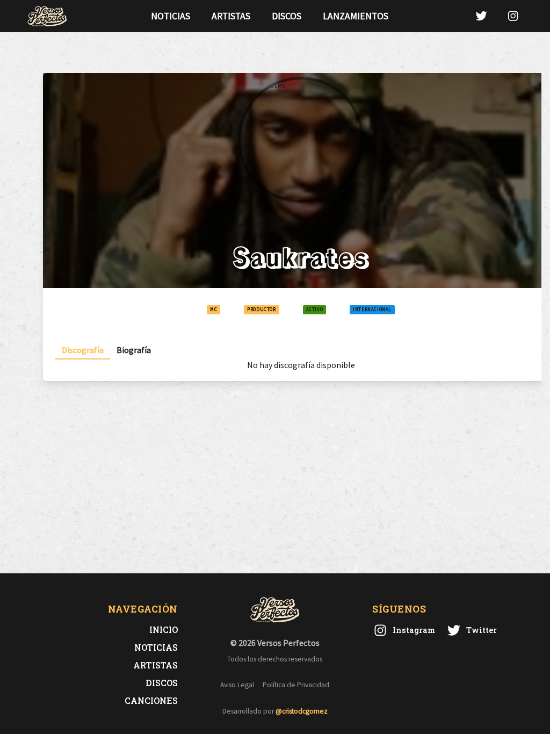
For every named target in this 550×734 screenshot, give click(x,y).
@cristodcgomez (302, 711)
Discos (286, 16)
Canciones (151, 700)
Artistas (231, 16)
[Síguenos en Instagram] (513, 16)
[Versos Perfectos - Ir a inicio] (47, 16)
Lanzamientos (355, 16)
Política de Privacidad (296, 684)
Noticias (170, 16)
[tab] (82, 350)
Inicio (163, 629)
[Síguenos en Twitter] (481, 16)
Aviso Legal (237, 684)
